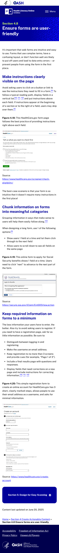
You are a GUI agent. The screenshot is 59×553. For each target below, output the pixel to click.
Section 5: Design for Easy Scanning (28, 495)
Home (5, 519)
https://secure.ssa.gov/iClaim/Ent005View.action (28, 305)
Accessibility (9, 530)
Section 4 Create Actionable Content (30, 519)
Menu (53, 11)
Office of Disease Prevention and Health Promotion (18, 3)
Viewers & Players (29, 535)
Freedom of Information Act (33, 530)
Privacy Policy (9, 535)
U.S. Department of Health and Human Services (6, 3)
